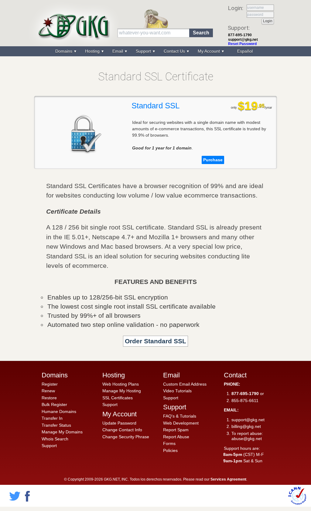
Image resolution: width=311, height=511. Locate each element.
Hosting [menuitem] (93, 51)
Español (245, 51)
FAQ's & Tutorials (179, 416)
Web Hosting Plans (120, 384)
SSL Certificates (117, 397)
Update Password (119, 423)
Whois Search (55, 438)
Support (49, 445)
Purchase (213, 159)
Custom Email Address (185, 384)
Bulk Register (54, 404)
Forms (169, 443)
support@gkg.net (243, 39)
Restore (49, 397)
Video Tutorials (177, 390)
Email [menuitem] (118, 51)
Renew (48, 390)
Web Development (181, 423)
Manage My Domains (62, 431)
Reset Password (242, 44)
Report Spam (176, 429)
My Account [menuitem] (209, 51)
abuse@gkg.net (246, 438)
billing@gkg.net (246, 426)
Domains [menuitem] (64, 51)
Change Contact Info (122, 429)
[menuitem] (244, 51)
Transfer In (52, 418)
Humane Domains (59, 411)
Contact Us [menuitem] (175, 51)
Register (50, 384)
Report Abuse (176, 436)
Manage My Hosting (121, 390)
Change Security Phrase (125, 436)
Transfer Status (56, 425)
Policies (170, 450)
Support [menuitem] (144, 51)
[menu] (155, 51)
